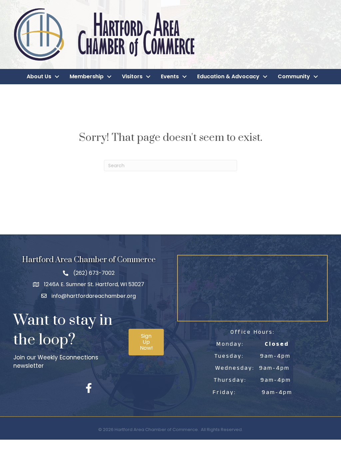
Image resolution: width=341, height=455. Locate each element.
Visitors (132, 76)
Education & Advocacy (228, 76)
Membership (87, 76)
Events (170, 76)
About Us (39, 76)
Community (294, 76)
